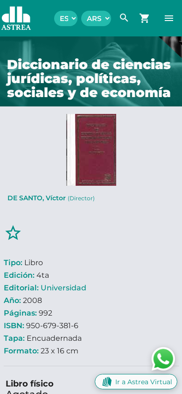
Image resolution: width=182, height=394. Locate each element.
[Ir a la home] (11, 18)
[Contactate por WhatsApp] (163, 358)
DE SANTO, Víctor (51, 198)
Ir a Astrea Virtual (143, 382)
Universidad (63, 287)
